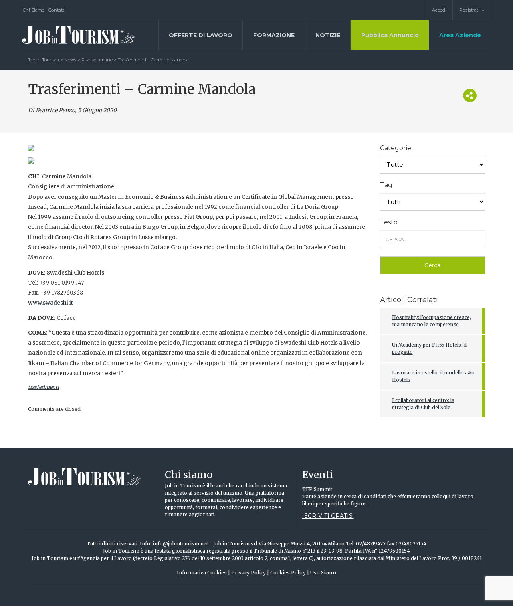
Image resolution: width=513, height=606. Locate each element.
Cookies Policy (289, 573)
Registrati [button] (470, 10)
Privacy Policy (250, 573)
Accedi (439, 10)
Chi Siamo (35, 10)
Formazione (274, 35)
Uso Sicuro (323, 573)
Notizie (327, 35)
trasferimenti (43, 387)
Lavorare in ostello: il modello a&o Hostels (433, 376)
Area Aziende (460, 35)
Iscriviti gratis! (328, 515)
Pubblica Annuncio (390, 35)
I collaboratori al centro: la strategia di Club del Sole (423, 403)
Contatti (56, 10)
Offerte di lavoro (200, 35)
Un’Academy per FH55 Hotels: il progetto (429, 348)
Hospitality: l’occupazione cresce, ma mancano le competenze (431, 320)
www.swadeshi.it (50, 302)
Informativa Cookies (203, 573)
